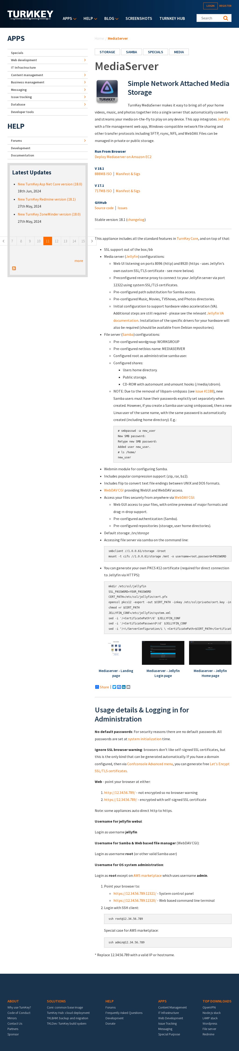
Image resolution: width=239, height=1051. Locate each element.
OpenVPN (209, 1007)
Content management (27, 75)
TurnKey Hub (172, 18)
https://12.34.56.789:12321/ (134, 893)
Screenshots (139, 18)
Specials (155, 52)
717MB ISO (103, 190)
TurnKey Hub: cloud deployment (68, 1013)
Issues (122, 207)
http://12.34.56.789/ (119, 792)
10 (39, 241)
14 (74, 241)
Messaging (19, 90)
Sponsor (13, 1034)
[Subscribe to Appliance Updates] (14, 267)
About (13, 1001)
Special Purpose (169, 1034)
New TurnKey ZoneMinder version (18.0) (49, 214)
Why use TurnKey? (19, 1007)
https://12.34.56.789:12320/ (134, 900)
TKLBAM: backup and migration (67, 1018)
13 (65, 241)
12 (56, 241)
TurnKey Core (187, 238)
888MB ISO (103, 173)
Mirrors (12, 1018)
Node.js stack (212, 1013)
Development (20, 148)
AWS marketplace (148, 875)
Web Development (170, 1018)
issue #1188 (204, 391)
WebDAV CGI (114, 490)
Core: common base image (65, 1007)
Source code (104, 207)
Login (210, 5)
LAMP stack (210, 1018)
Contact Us (14, 1023)
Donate (110, 1023)
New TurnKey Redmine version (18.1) (47, 199)
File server (209, 1029)
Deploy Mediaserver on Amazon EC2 (123, 156)
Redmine (208, 1034)
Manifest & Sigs (128, 173)
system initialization (145, 738)
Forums (16, 140)
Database (18, 104)
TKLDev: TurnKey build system (66, 1023)
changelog (135, 219)
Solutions (56, 1001)
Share (104, 687)
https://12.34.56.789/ (120, 799)
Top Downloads (217, 1001)
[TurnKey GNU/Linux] (30, 18)
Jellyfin (224, 119)
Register (225, 5)
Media (179, 52)
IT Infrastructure (23, 67)
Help (87, 19)
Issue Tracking (167, 1023)
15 (83, 241)
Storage (107, 52)
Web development (24, 60)
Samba (131, 52)
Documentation (22, 155)
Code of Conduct (18, 1013)
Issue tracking (21, 97)
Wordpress (210, 1023)
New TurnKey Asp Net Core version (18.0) (50, 184)
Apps (66, 19)
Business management (27, 82)
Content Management (172, 1007)
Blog (108, 19)
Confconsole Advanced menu (150, 763)
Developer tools (22, 112)
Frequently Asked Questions (123, 1013)
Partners (12, 1029)
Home (99, 38)
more (78, 260)
